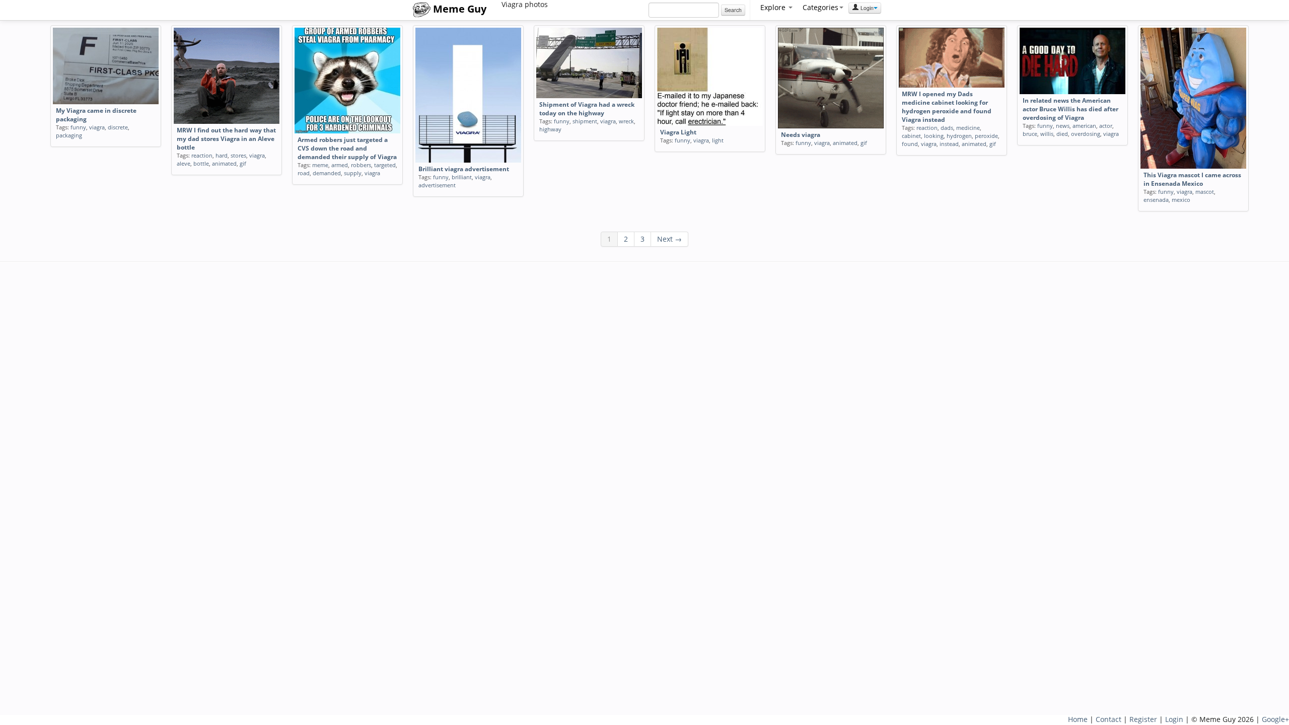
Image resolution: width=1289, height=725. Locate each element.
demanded (327, 173)
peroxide (986, 135)
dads (947, 127)
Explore (773, 7)
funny (78, 127)
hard (222, 155)
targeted (385, 165)
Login (866, 8)
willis (1046, 133)
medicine (968, 127)
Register (1143, 719)
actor (1105, 125)
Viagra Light (678, 132)
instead (949, 144)
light (718, 140)
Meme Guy (458, 9)
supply (353, 173)
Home (1078, 719)
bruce (1030, 133)
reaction (201, 155)
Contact (1108, 719)
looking (934, 135)
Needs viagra (800, 134)
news (1062, 125)
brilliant (462, 177)
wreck (626, 121)
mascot (1204, 191)
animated (224, 163)
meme (320, 165)
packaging (69, 135)
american (1084, 125)
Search (733, 10)
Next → (669, 239)
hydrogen (959, 135)
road (304, 173)
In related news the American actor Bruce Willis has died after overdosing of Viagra (1070, 109)
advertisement (437, 185)
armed (339, 165)
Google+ (1275, 719)
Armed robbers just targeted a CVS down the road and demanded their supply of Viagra (347, 148)
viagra (97, 127)
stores (238, 155)
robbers (361, 165)
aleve (183, 163)
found (910, 144)
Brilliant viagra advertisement (463, 169)
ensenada (1156, 199)
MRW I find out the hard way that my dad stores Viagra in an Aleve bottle (226, 138)
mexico (1181, 199)
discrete (118, 127)
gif (243, 163)
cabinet (911, 135)
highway (550, 129)
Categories (820, 7)
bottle (201, 163)
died (1062, 133)
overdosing (1085, 133)
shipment (584, 121)
